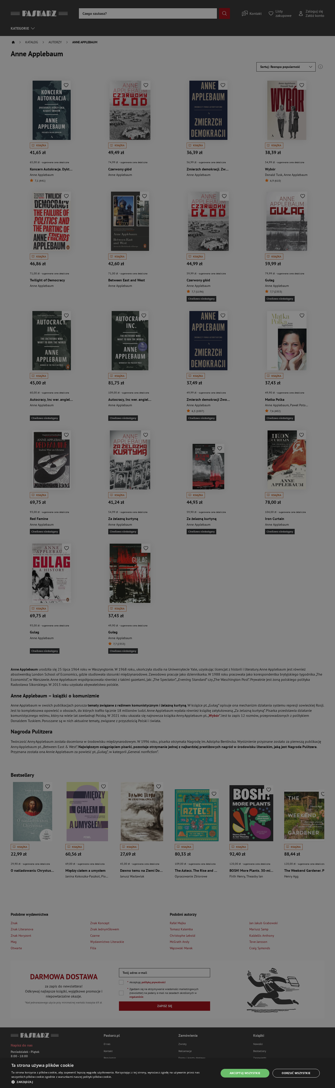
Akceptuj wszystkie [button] (245, 1073)
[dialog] (167, 1073)
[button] (112, 1082)
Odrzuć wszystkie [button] (296, 1073)
